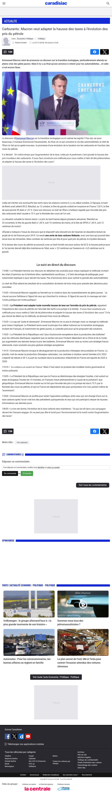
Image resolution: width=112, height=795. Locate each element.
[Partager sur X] (105, 51)
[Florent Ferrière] (6, 45)
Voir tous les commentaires (93, 485)
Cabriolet (32, 758)
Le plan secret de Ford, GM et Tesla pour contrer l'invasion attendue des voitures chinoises (79, 663)
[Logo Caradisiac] (56, 6)
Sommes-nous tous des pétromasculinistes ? (70, 622)
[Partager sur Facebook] (95, 51)
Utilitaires (32, 766)
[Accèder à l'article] (29, 604)
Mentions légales (84, 757)
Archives (81, 752)
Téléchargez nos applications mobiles (26, 744)
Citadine (8, 756)
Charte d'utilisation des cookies (90, 762)
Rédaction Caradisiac (51, 775)
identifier (41, 467)
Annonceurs (34, 775)
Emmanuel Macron (24, 138)
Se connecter (10, 473)
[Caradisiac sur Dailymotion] (21, 737)
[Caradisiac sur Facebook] (8, 737)
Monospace (9, 766)
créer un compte (53, 467)
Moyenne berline (11, 758)
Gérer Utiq (81, 768)
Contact (23, 775)
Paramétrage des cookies (87, 765)
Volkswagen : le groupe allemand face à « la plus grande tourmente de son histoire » (27, 622)
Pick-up (32, 764)
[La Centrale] (37, 791)
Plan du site (82, 755)
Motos (55, 756)
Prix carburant (22, 442)
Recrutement (87, 775)
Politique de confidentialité (88, 760)
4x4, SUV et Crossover (37, 761)
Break (7, 764)
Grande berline (10, 761)
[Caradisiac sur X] (15, 737)
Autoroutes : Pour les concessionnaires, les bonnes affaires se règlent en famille (27, 661)
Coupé (31, 756)
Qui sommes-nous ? (70, 775)
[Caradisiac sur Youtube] (28, 737)
